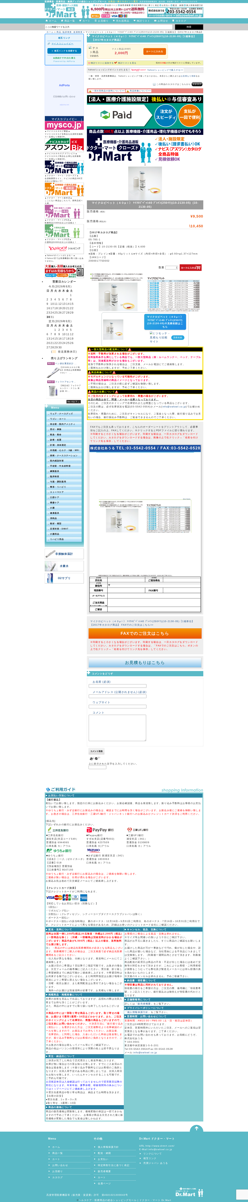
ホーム (53, 20)
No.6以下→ (73, 401)
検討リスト (143, 20)
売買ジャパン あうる (155, 1163)
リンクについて (152, 1153)
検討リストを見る (127, 63)
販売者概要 (125, 5)
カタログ (181, 20)
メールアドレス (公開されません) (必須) (119, 692)
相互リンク (150, 1158)
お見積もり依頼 (188, 76)
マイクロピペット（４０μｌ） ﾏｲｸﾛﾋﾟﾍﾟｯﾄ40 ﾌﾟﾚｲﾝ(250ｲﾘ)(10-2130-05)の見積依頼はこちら (165, 321)
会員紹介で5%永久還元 (64, 58)
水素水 (64, 566)
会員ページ (112, 5)
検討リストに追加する (102, 63)
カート (86, 20)
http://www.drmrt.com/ (160, 1145)
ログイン (100, 5)
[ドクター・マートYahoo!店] (64, 249)
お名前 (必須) (102, 681)
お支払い (166, 5)
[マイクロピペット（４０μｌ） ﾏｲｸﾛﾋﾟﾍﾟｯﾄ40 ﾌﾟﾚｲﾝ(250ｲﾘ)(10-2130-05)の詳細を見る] (113, 321)
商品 (59, 32)
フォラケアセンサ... (65, 382)
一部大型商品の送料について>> (108, 91)
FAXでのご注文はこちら (145, 633)
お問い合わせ (60, 1165)
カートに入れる (154, 51)
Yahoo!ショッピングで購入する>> (165, 70)
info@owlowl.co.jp (174, 406)
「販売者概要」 (144, 1003)
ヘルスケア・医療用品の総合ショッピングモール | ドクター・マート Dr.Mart (125, 1200)
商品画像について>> (140, 91)
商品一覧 (69, 20)
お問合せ (163, 20)
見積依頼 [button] (177, 337)
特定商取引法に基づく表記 (146, 5)
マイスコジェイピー (62, 43)
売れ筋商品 (122, 20)
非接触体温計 (64, 553)
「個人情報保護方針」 (138, 1012)
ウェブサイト (102, 702)
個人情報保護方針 (194, 5)
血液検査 (77, 32)
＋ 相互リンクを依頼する (64, 51)
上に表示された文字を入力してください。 (114, 763)
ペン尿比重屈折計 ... (66, 363)
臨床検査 (67, 32)
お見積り (103, 20)
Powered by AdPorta (64, 61)
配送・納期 (178, 5)
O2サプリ (64, 578)
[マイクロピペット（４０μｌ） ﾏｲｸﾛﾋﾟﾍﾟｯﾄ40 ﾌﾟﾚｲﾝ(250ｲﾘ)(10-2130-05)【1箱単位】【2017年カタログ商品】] (145, 274)
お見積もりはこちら (145, 662)
